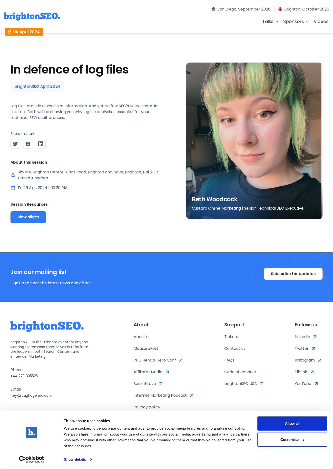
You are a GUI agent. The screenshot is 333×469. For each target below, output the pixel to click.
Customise (289, 439)
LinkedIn (302, 337)
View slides (28, 217)
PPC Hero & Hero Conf (155, 360)
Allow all (292, 423)
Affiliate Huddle (148, 372)
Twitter (302, 348)
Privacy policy (147, 407)
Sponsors (293, 21)
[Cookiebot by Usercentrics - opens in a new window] (31, 459)
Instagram (305, 360)
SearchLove (145, 383)
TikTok (301, 372)
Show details (75, 459)
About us (142, 337)
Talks (268, 21)
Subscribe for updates (293, 274)
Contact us (234, 348)
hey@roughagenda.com (31, 395)
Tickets (231, 337)
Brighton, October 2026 (306, 9)
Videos (321, 21)
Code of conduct (240, 372)
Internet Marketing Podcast (160, 395)
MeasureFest (146, 348)
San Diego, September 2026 (244, 9)
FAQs (229, 360)
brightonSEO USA (240, 383)
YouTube (303, 383)
